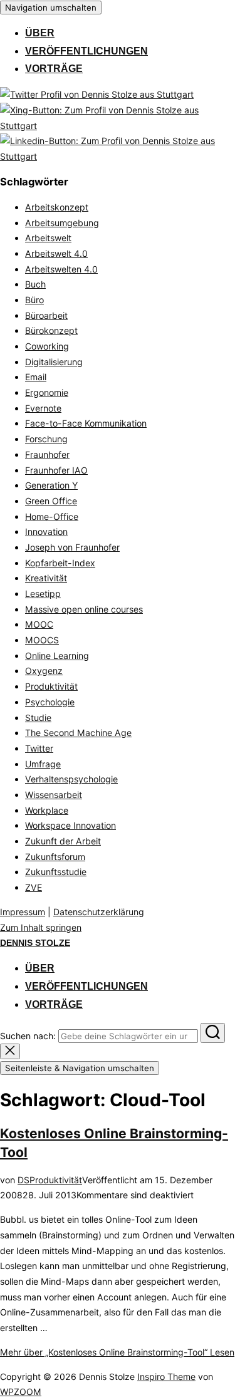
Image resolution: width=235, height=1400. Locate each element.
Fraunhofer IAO (56, 470)
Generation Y (51, 485)
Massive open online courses (84, 609)
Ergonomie (46, 392)
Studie (38, 717)
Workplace (46, 810)
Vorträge (54, 68)
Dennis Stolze (35, 943)
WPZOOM (20, 1391)
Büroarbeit (46, 315)
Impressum (22, 911)
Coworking (47, 346)
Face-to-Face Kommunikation (86, 423)
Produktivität (51, 686)
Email (35, 376)
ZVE (33, 887)
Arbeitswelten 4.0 (61, 269)
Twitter (39, 748)
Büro (34, 299)
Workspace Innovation (70, 825)
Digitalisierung (54, 361)
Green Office (51, 500)
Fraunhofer (47, 454)
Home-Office (51, 516)
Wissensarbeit (53, 794)
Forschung (46, 438)
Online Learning (57, 655)
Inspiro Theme (166, 1376)
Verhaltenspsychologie (71, 779)
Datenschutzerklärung (98, 911)
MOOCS (42, 640)
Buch (35, 284)
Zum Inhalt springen (40, 927)
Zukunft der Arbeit (63, 841)
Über (40, 33)
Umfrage (43, 764)
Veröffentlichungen (86, 51)
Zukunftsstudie (55, 871)
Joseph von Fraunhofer (72, 547)
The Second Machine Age (78, 732)
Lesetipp (43, 593)
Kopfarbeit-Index (60, 562)
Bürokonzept (51, 330)
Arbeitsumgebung (62, 222)
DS (23, 1179)
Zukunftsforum (55, 856)
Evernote (43, 408)
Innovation (46, 531)
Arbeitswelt (48, 237)
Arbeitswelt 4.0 (56, 253)
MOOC (39, 624)
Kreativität (46, 578)
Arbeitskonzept (56, 207)
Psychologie (50, 702)
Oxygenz (44, 670)
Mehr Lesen (117, 1352)
